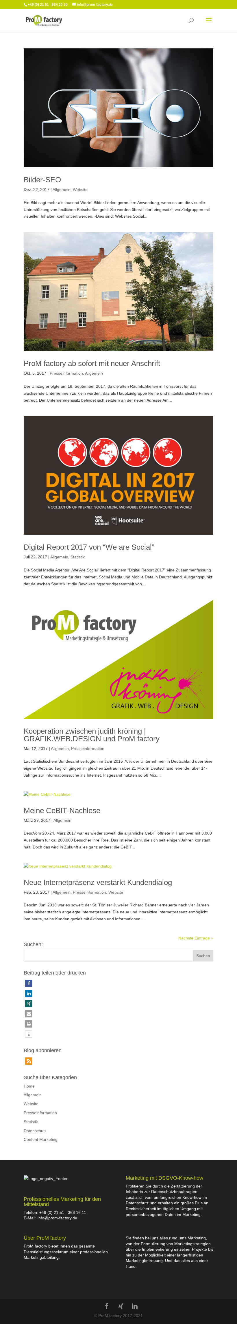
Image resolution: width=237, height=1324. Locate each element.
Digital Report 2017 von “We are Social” (89, 547)
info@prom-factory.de (57, 1218)
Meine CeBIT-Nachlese (62, 810)
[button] (28, 983)
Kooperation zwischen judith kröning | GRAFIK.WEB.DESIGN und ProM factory (92, 735)
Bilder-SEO (42, 179)
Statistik (78, 557)
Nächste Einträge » (195, 938)
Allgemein (62, 189)
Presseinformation (66, 373)
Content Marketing (41, 1139)
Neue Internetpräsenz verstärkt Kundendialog (98, 882)
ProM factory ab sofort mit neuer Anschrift (92, 363)
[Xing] (121, 1306)
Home (29, 1086)
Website (80, 189)
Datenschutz (35, 1130)
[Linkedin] (134, 1306)
